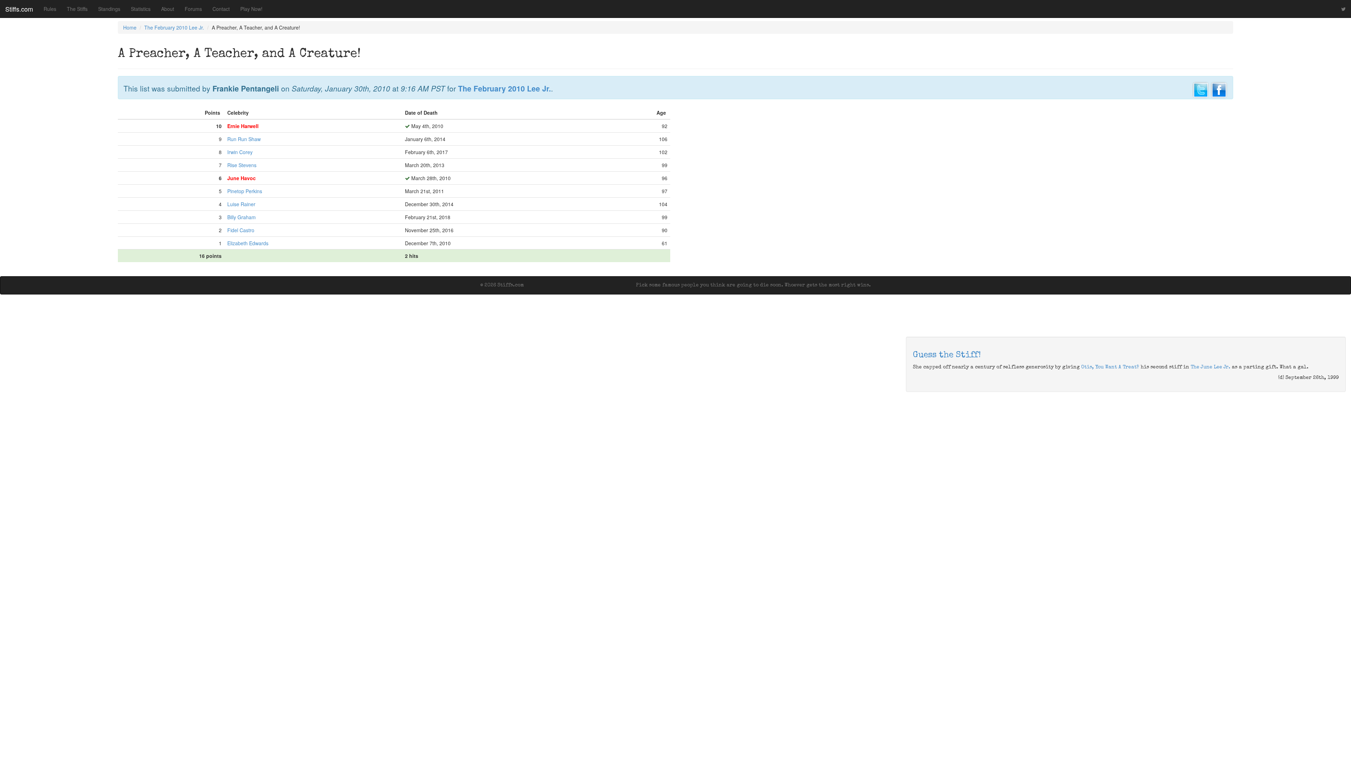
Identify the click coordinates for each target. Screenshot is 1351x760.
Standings (109, 8)
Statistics (141, 8)
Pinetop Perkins (244, 191)
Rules (50, 8)
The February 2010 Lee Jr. (174, 27)
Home (130, 27)
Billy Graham (241, 217)
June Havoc (241, 178)
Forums (193, 8)
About (167, 8)
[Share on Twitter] (1200, 89)
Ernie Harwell (243, 125)
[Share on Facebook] (1219, 89)
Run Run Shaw (244, 138)
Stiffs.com (19, 8)
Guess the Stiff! (947, 355)
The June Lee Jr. (1210, 367)
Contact (221, 8)
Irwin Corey (240, 152)
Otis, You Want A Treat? (1110, 367)
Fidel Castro (240, 230)
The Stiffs (77, 8)
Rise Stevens (241, 165)
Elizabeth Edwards (247, 243)
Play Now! (251, 8)
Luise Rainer (241, 204)
